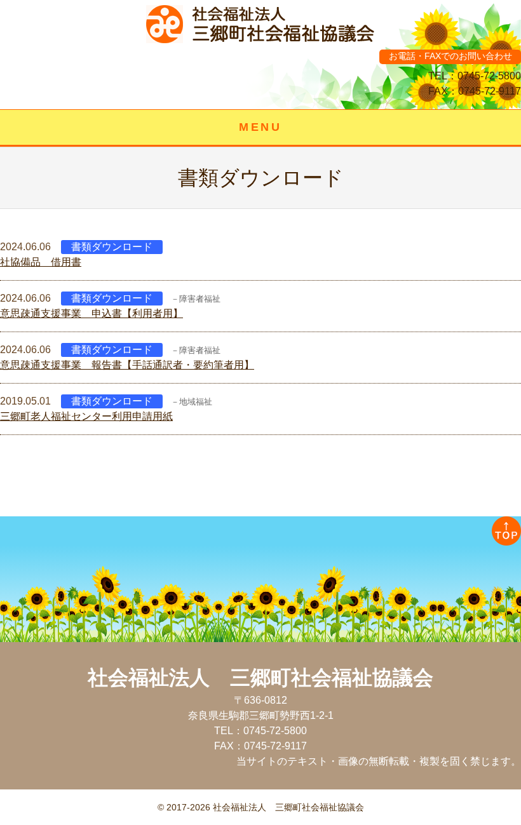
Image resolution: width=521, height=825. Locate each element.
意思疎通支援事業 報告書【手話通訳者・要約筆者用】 (127, 364)
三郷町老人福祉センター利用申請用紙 (86, 416)
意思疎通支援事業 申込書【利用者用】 (91, 313)
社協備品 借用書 (40, 262)
